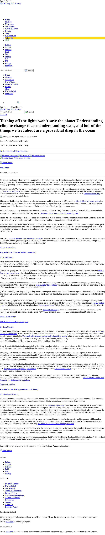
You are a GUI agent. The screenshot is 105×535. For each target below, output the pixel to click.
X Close (3, 114)
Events (8, 31)
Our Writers (10, 26)
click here (9, 522)
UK (6, 59)
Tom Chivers (4, 168)
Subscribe (9, 38)
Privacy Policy (11, 493)
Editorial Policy (11, 507)
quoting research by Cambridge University (26, 238)
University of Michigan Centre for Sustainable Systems (44, 336)
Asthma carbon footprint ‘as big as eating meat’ (60, 213)
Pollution (23, 151)
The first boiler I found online (88, 201)
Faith (7, 52)
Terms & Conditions (13, 491)
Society (8, 56)
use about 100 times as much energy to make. (56, 423)
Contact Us (9, 500)
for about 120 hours (12, 191)
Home (7, 19)
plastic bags (15, 151)
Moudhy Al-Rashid (9, 394)
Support (8, 502)
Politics (8, 45)
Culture (8, 47)
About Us (9, 504)
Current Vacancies (12, 498)
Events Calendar (11, 484)
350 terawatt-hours (46, 305)
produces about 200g (91, 194)
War (6, 54)
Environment (5, 151)
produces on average (51, 309)
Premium (8, 66)
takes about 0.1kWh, (63, 368)
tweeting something (56, 405)
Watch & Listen (11, 29)
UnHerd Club (10, 36)
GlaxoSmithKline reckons (46, 285)
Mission (8, 22)
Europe (8, 63)
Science (8, 49)
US (6, 61)
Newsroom (9, 24)
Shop (7, 33)
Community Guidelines (14, 495)
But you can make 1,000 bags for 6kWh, (20, 368)
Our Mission (10, 488)
